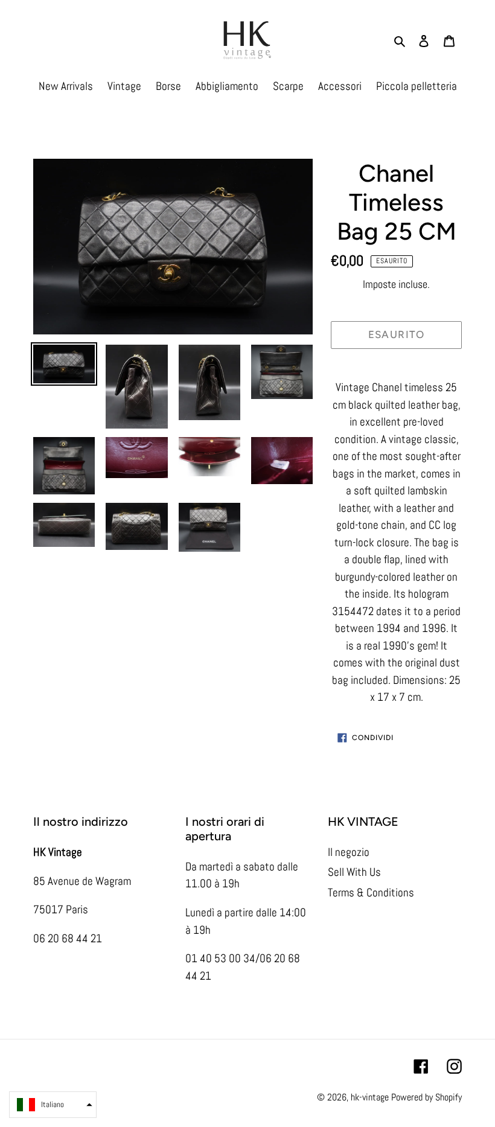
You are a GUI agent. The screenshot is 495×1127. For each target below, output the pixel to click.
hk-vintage (370, 1097)
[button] (53, 1104)
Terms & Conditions (371, 892)
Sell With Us (354, 872)
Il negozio (348, 852)
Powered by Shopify (426, 1097)
